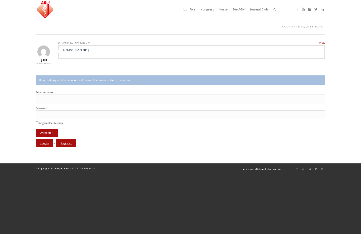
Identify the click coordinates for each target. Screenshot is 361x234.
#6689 (322, 42)
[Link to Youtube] (303, 9)
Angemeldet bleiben (51, 123)
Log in (44, 143)
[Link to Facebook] (297, 9)
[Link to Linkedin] (322, 9)
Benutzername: (45, 92)
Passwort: (42, 108)
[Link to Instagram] (309, 9)
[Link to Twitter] (316, 9)
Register (66, 143)
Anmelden (46, 132)
